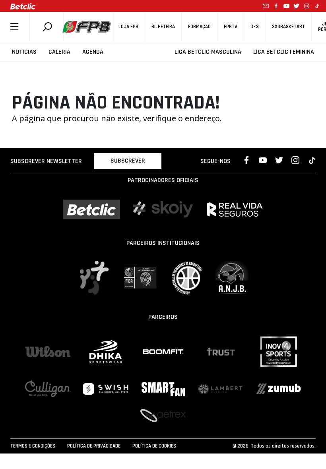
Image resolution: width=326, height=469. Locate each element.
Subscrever (128, 161)
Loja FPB (128, 26)
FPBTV (230, 26)
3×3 (254, 26)
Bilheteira (163, 26)
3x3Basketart (288, 26)
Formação (199, 26)
